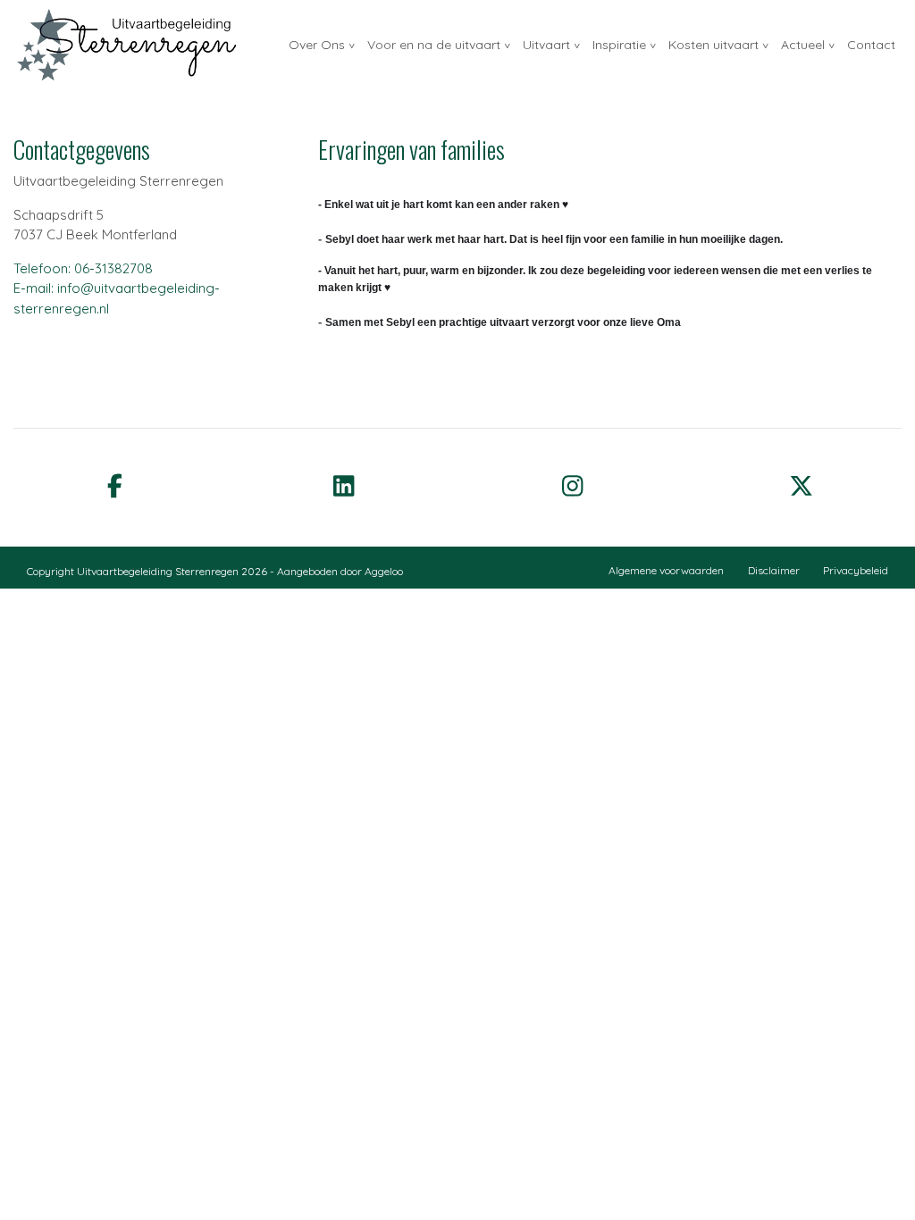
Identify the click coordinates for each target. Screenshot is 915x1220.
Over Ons (317, 45)
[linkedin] (343, 484)
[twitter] (801, 484)
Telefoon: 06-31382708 (83, 268)
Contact (871, 45)
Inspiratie (619, 45)
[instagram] (572, 484)
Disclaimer (774, 570)
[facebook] (114, 484)
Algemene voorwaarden (666, 570)
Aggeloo (384, 571)
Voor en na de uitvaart (433, 45)
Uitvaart (546, 45)
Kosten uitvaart (713, 45)
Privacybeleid (855, 570)
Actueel (803, 45)
